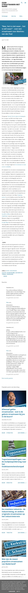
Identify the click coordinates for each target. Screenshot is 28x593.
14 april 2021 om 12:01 (12, 322)
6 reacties (9, 482)
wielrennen (13, 270)
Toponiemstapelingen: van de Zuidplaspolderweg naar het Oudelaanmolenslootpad (14, 463)
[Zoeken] (22, 3)
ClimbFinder (5, 216)
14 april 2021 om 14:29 (12, 346)
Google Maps (5, 222)
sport (7, 270)
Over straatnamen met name (11, 4)
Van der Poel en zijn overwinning (16, 116)
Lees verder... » (22, 433)
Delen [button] (5, 276)
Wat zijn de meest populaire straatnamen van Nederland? (12, 561)
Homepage (4, 16)
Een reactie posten (7, 378)
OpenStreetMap (6, 214)
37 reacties (9, 433)
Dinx (7, 302)
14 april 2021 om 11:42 (12, 297)
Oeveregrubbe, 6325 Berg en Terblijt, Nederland (12, 273)
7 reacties (9, 532)
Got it (18, 591)
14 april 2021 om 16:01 (12, 374)
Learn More (12, 591)
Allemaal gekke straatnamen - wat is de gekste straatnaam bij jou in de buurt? (13, 413)
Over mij (13, 16)
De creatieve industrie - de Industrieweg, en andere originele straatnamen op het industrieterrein (13, 513)
